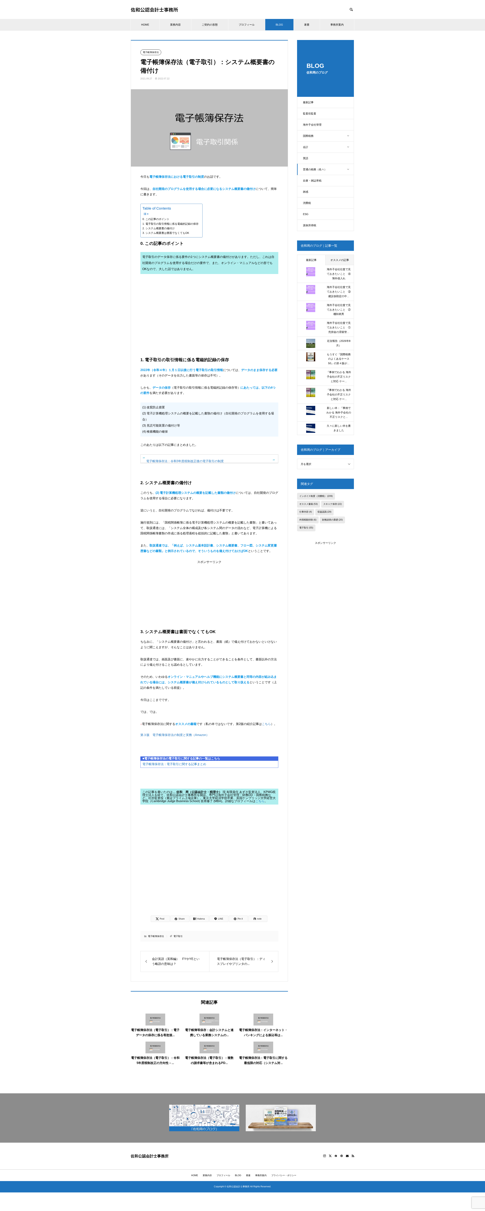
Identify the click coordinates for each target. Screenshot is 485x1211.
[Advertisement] (209, 318)
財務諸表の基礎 (332, 519)
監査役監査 (309, 113)
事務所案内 (337, 24)
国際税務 (308, 135)
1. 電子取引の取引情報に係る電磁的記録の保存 (170, 223)
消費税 (307, 202)
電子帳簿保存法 (151, 52)
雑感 (305, 191)
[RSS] (353, 1156)
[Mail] (347, 1156)
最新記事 (308, 102)
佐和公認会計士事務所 (154, 9)
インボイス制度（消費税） (316, 496)
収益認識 (324, 511)
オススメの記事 (339, 259)
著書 (306, 24)
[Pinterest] (341, 1156)
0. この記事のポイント (155, 219)
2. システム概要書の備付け (158, 228)
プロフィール (247, 24)
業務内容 (175, 24)
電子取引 (178, 936)
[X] (330, 1156)
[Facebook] (336, 1156)
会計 (305, 147)
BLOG (279, 24)
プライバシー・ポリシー (283, 1175)
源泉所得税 (309, 225)
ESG (305, 214)
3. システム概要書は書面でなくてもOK (165, 232)
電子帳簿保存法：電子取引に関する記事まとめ (174, 764)
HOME (145, 24)
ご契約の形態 (210, 24)
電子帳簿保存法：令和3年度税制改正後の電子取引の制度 (185, 461)
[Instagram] (324, 1156)
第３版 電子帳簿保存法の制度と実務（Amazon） (174, 735)
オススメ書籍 (308, 504)
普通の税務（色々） (315, 169)
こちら (266, 724)
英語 (305, 158)
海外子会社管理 (312, 124)
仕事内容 (305, 511)
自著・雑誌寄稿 (312, 180)
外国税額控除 (307, 519)
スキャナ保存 (332, 504)
